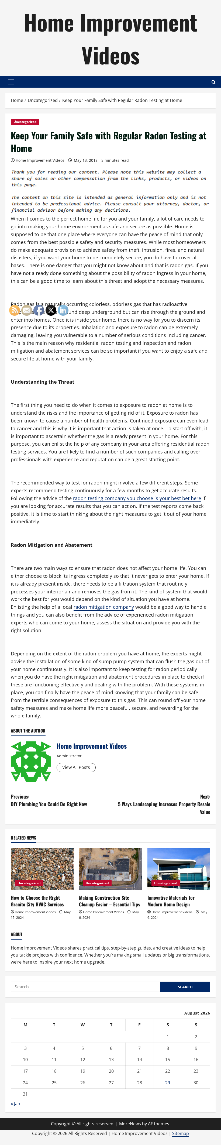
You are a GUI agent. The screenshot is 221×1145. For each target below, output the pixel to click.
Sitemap (180, 1133)
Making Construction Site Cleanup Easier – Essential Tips (109, 901)
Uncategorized (25, 121)
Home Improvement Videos (110, 38)
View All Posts (76, 767)
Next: (164, 804)
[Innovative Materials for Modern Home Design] (178, 869)
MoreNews (130, 1124)
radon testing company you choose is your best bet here (137, 498)
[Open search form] (214, 82)
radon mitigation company (104, 607)
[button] (11, 82)
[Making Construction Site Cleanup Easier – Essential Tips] (110, 869)
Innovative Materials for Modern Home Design (171, 901)
